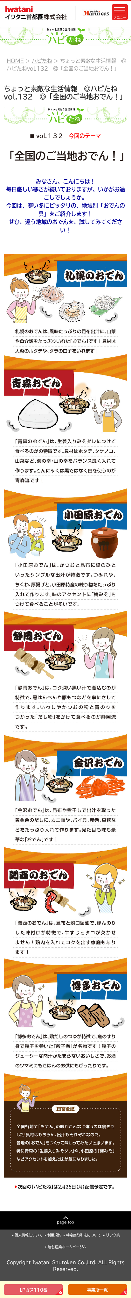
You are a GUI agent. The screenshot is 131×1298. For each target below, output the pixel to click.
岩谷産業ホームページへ (67, 1247)
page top (65, 1222)
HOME (15, 60)
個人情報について (29, 1235)
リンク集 (113, 1235)
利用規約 (54, 1235)
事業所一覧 (97, 1290)
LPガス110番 (33, 1290)
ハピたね (42, 60)
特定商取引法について (83, 1235)
